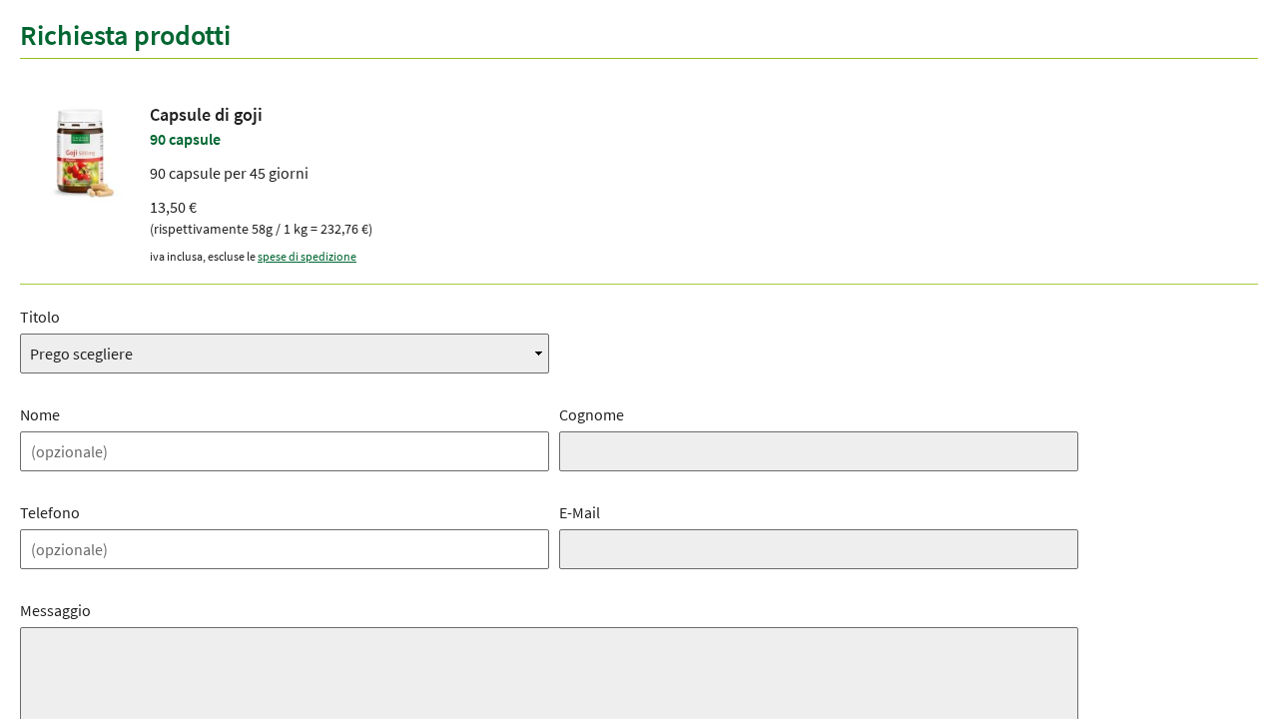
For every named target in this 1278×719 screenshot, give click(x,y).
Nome (40, 414)
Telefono (50, 512)
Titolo (40, 317)
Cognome (591, 414)
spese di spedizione (307, 256)
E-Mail (579, 512)
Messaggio (55, 610)
